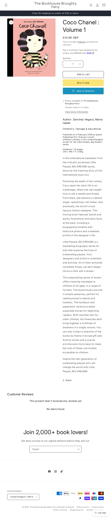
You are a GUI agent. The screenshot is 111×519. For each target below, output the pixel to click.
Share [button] (69, 380)
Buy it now (83, 82)
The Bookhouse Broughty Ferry (43, 507)
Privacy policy (98, 507)
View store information (76, 112)
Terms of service (60, 510)
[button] (6, 5)
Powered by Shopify (65, 507)
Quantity (67, 58)
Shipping (81, 42)
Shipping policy (77, 510)
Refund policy (83, 507)
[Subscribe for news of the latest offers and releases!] (78, 449)
